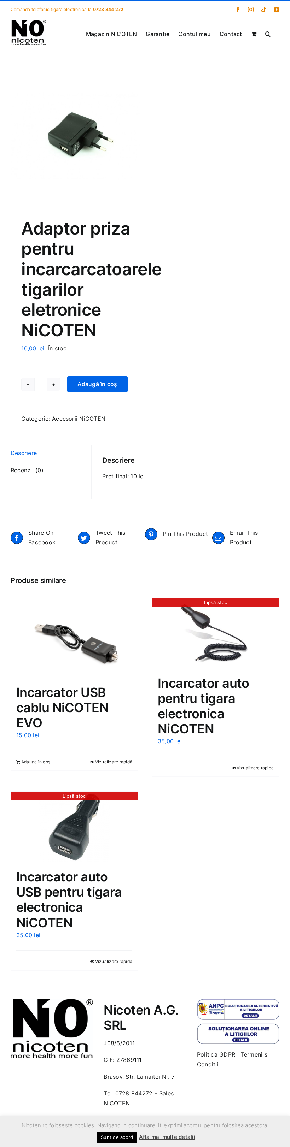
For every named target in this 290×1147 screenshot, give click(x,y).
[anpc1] (238, 1001)
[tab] (46, 453)
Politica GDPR (216, 1054)
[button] (268, 33)
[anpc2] (238, 1026)
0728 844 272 (108, 9)
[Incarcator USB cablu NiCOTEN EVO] (74, 638)
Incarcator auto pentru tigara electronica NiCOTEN (203, 706)
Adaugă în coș (97, 384)
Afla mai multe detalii (167, 1137)
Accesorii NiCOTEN (78, 418)
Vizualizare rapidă (113, 761)
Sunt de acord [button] (117, 1137)
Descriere (24, 452)
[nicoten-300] (52, 1001)
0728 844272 (134, 1093)
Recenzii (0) (27, 470)
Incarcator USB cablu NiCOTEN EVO (62, 708)
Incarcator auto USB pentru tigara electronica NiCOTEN (69, 899)
